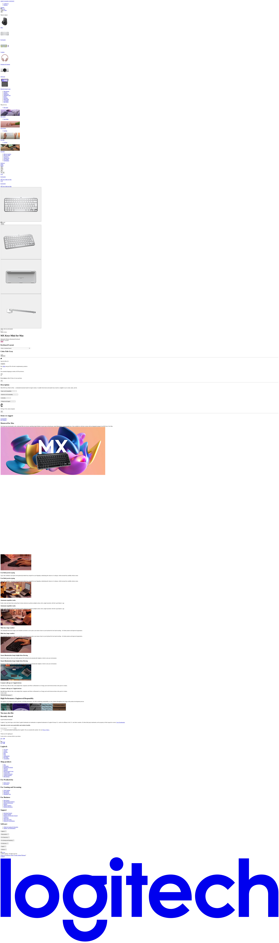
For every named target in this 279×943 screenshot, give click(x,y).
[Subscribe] (15, 728)
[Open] (3, 172)
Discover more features (6, 695)
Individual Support (7, 813)
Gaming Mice (6, 772)
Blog (4, 753)
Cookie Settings (17, 855)
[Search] (2, 167)
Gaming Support (7, 814)
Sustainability (6, 756)
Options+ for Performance (9, 828)
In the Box (3, 398)
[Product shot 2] (21, 242)
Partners (5, 804)
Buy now (3, 355)
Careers (5, 750)
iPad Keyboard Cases (8, 771)
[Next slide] (5, 693)
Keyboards (3, 176)
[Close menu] (2, 12)
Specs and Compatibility (6, 391)
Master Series (6, 782)
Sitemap (24, 855)
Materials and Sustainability (7, 394)
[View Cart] (1, 172)
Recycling (5, 757)
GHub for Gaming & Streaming (10, 827)
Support (2, 7)
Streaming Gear (7, 794)
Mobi (4, 366)
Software (3, 163)
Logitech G (6, 3)
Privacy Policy (10, 855)
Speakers (5, 770)
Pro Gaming (6, 791)
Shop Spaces (6, 800)
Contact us (5, 817)
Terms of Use (4, 855)
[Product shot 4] (21, 311)
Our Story (5, 749)
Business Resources (8, 807)
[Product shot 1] (21, 204)
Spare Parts (6, 818)
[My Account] (2, 171)
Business (5, 5)
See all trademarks (120, 722)
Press (4, 754)
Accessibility (6, 758)
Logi (2, 174)
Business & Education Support (10, 815)
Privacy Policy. (46, 730)
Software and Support (5, 401)
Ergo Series (6, 784)
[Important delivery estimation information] (2, 374)
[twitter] (2, 739)
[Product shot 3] (21, 276)
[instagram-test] (1, 739)
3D (3, 224)
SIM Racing (6, 793)
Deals (2, 164)
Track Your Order (7, 819)
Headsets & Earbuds (8, 767)
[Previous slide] (2, 693)
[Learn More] (2, 330)
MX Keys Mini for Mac (6, 179)
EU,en (3, 9)
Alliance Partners (7, 805)
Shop (2, 10)
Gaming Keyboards (7, 774)
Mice (4, 764)
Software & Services (8, 803)
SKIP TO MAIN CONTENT (7, 1)
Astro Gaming (6, 790)
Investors (5, 752)
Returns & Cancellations (9, 821)
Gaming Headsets (7, 775)
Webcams (5, 768)
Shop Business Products (9, 801)
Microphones (6, 776)
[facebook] (4, 739)
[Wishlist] (2, 169)
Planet (2, 165)
